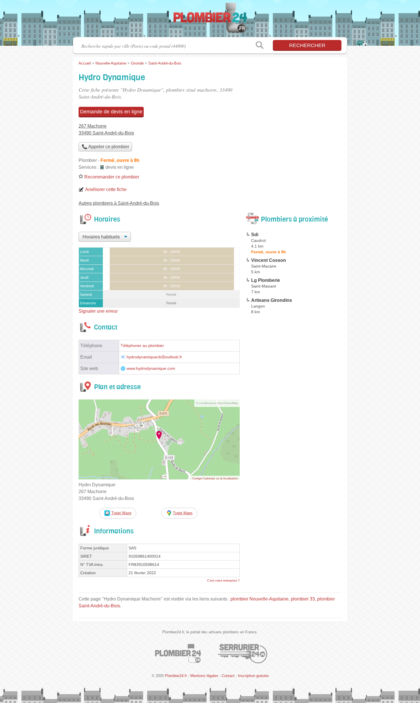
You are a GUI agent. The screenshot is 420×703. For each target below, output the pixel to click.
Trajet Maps (183, 513)
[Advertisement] (293, 449)
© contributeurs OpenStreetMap (217, 403)
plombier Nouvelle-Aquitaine (260, 598)
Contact (228, 676)
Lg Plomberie (265, 280)
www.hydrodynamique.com (151, 368)
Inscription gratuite (253, 676)
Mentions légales (204, 676)
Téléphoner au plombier (142, 346)
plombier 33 (303, 598)
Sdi (254, 234)
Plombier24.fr (210, 20)
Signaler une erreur (98, 311)
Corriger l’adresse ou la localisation (215, 478)
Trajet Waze (121, 513)
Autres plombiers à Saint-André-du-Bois (119, 203)
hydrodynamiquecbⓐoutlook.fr (154, 357)
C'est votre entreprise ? (223, 580)
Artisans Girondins (271, 300)
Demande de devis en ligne (111, 112)
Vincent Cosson (268, 260)
